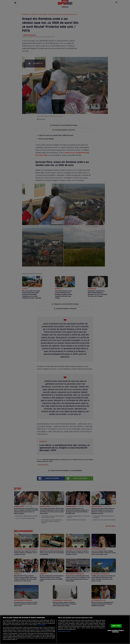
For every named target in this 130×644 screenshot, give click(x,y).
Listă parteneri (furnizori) (64, 631)
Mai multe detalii (41, 625)
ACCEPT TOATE (116, 626)
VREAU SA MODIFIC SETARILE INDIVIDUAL (116, 631)
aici (54, 633)
